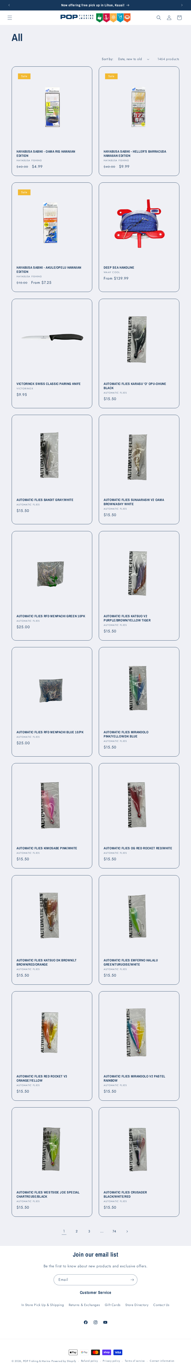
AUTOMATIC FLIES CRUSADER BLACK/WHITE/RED (125, 1194)
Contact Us (161, 1305)
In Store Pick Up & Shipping (42, 1305)
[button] (10, 18)
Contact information (162, 1361)
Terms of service (135, 1361)
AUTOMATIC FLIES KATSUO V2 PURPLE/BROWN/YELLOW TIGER (127, 618)
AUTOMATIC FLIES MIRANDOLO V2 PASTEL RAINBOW (134, 1078)
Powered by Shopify (63, 1361)
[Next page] (127, 1231)
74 (114, 1231)
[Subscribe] (132, 1279)
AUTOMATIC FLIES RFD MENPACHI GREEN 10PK (51, 616)
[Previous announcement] (9, 5)
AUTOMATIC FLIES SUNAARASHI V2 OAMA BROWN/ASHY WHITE (134, 502)
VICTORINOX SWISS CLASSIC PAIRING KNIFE (49, 384)
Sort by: (107, 59)
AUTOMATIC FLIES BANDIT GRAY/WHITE (45, 500)
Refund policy (89, 1361)
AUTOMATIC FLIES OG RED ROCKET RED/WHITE (138, 848)
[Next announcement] (182, 5)
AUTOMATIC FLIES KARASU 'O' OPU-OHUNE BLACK (135, 386)
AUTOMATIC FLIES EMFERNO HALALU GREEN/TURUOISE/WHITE (131, 962)
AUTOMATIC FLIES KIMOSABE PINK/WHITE (47, 848)
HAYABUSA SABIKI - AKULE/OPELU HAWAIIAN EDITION (49, 269)
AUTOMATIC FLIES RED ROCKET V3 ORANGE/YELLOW (42, 1078)
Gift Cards (113, 1305)
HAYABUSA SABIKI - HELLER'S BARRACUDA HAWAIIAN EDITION (135, 153)
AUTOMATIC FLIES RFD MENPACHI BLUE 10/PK (50, 732)
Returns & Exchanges (84, 1305)
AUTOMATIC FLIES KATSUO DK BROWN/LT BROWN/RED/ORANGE (46, 962)
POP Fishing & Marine (37, 1361)
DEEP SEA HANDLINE (119, 267)
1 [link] (64, 1231)
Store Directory (136, 1305)
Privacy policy (111, 1361)
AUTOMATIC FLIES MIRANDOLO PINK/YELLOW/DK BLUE (126, 734)
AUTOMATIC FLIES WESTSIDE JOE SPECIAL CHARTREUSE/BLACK (48, 1194)
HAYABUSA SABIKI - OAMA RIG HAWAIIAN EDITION (46, 153)
